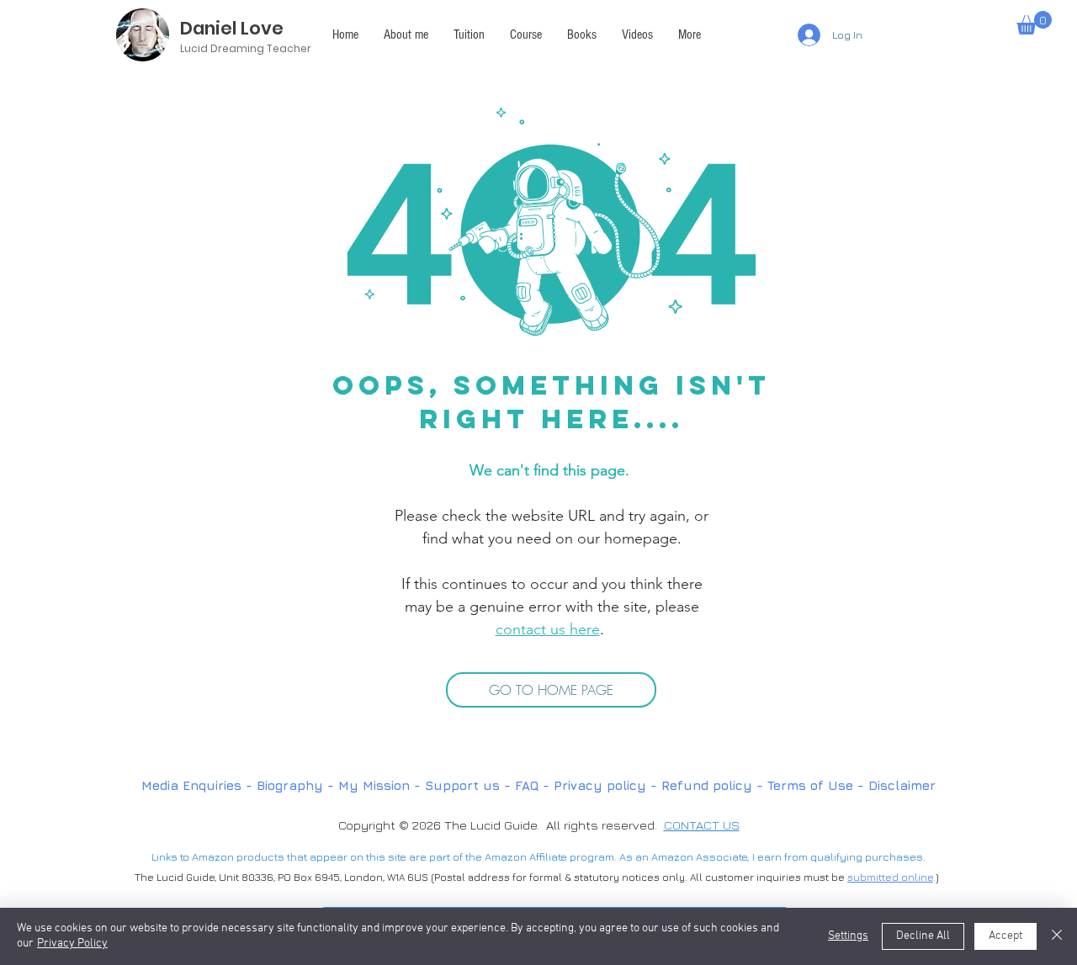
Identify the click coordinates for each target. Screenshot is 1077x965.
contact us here (548, 629)
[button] (690, 34)
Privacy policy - (607, 785)
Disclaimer (902, 785)
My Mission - (381, 785)
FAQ (529, 785)
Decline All (923, 936)
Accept (1005, 936)
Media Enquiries (191, 785)
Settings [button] (848, 936)
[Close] (1057, 936)
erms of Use (813, 785)
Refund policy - (714, 785)
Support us (462, 785)
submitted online (890, 877)
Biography (290, 785)
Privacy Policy (72, 943)
